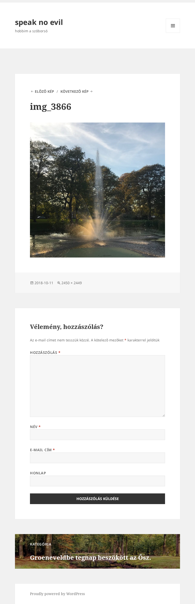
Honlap (38, 473)
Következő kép (74, 91)
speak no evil (39, 22)
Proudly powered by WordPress (57, 593)
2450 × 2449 (71, 282)
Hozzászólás (45, 352)
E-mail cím (42, 449)
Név (35, 426)
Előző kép (44, 91)
